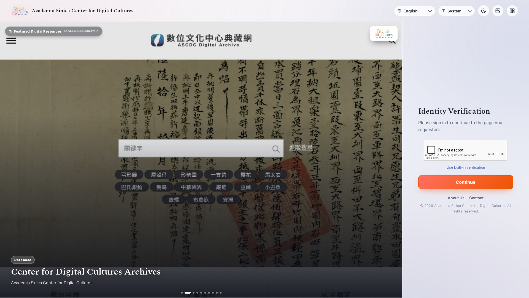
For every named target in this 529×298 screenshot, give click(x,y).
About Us (456, 198)
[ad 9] (214, 293)
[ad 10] (218, 293)
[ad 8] (211, 293)
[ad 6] (203, 293)
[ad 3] (191, 293)
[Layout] (512, 11)
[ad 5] (199, 293)
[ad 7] (207, 293)
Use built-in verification (466, 167)
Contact (476, 198)
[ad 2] (187, 293)
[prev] (10, 160)
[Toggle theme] (483, 11)
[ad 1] (184, 293)
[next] (392, 160)
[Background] (498, 11)
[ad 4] (195, 293)
